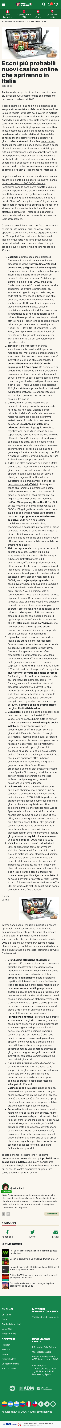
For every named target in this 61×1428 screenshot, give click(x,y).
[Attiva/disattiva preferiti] (56, 4)
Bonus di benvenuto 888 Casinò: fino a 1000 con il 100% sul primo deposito (34, 1268)
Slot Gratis (38, 15)
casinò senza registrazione (27, 194)
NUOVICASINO (7, 21)
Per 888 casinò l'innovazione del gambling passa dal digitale (33, 1251)
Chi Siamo (6, 1314)
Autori (4, 1319)
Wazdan (6, 1349)
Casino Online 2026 (24, 15)
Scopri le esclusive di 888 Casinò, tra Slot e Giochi (34, 1259)
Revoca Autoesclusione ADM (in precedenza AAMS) (45, 1357)
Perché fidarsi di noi (11, 1324)
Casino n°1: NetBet (52, 15)
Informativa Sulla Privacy (44, 1347)
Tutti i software (9, 1368)
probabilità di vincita (36, 1425)
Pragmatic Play (9, 1359)
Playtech (6, 1344)
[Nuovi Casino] (24, 4)
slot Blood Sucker (18, 694)
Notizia (17, 21)
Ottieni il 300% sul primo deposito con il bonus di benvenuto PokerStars (33, 1276)
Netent (5, 1354)
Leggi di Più (52, 1214)
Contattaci (7, 1329)
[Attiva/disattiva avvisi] (43, 4)
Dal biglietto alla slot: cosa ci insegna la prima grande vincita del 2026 (32, 1284)
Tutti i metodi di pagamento (45, 1317)
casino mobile (40, 1105)
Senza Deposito (7, 15)
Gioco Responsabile (41, 1352)
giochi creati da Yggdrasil (37, 622)
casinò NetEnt (33, 402)
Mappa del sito (9, 1333)
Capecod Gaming (10, 1363)
